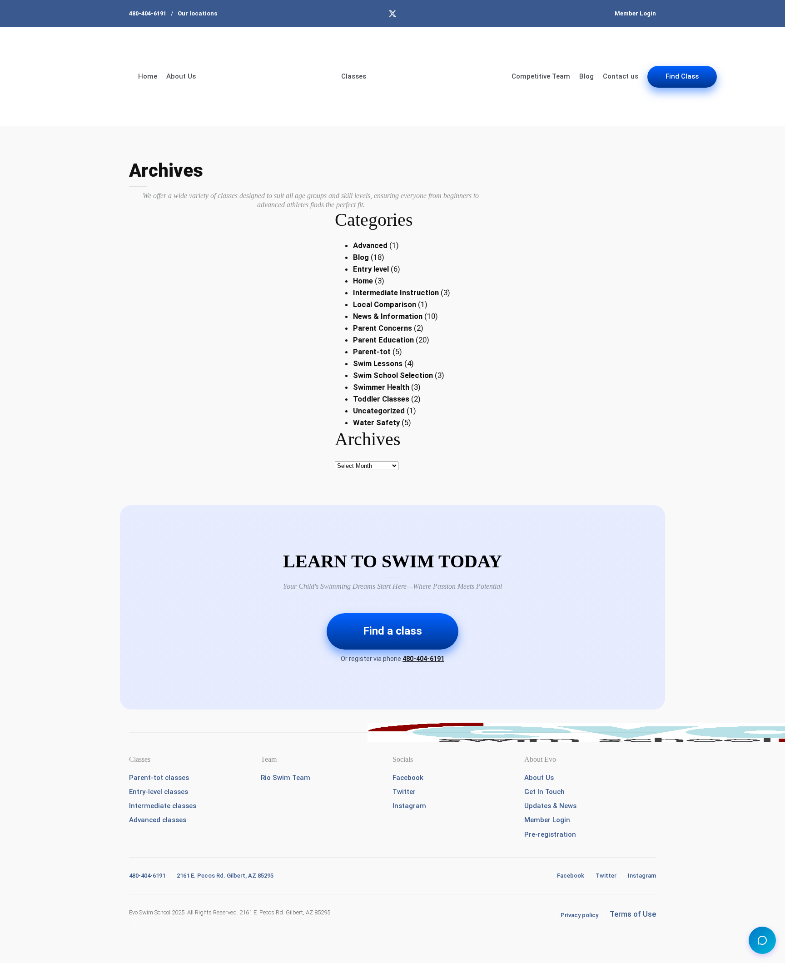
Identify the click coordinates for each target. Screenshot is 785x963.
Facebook (407, 778)
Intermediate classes (162, 806)
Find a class (392, 631)
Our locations (197, 13)
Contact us (620, 76)
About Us (181, 76)
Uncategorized (379, 410)
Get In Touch (544, 792)
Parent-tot (372, 351)
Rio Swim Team (285, 778)
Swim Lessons (377, 363)
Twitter (404, 792)
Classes (353, 76)
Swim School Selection (393, 375)
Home (147, 76)
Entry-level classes (158, 792)
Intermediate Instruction (396, 292)
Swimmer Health (381, 387)
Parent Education (383, 339)
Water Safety (376, 422)
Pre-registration (550, 834)
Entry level (371, 268)
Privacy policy (579, 915)
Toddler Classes (381, 398)
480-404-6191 (147, 13)
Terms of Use (633, 913)
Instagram (409, 806)
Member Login (635, 13)
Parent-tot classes (159, 778)
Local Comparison (384, 304)
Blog (586, 76)
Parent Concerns (382, 328)
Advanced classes (157, 820)
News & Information (387, 316)
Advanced (370, 245)
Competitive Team (541, 76)
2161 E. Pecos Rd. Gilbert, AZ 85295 (225, 875)
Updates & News (550, 806)
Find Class (682, 76)
